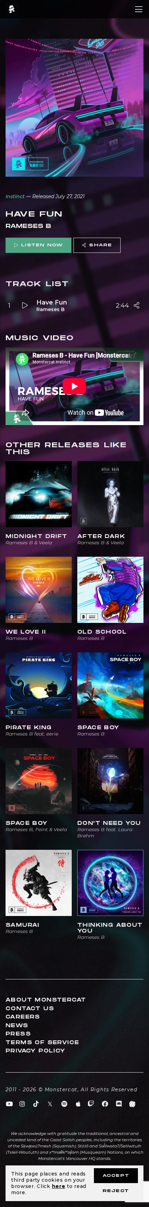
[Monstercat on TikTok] (36, 1104)
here (58, 1186)
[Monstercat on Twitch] (91, 1104)
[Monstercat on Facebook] (105, 1104)
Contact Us (30, 1009)
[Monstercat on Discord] (119, 1104)
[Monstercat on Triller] (132, 1104)
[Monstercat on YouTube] (10, 1104)
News (17, 1026)
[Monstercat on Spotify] (64, 1104)
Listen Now (42, 245)
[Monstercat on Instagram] (22, 1104)
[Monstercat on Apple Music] (78, 1104)
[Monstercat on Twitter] (50, 1104)
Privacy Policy (35, 1051)
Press (18, 1034)
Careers (23, 1017)
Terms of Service (42, 1043)
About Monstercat (46, 1000)
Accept (116, 1175)
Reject (116, 1190)
